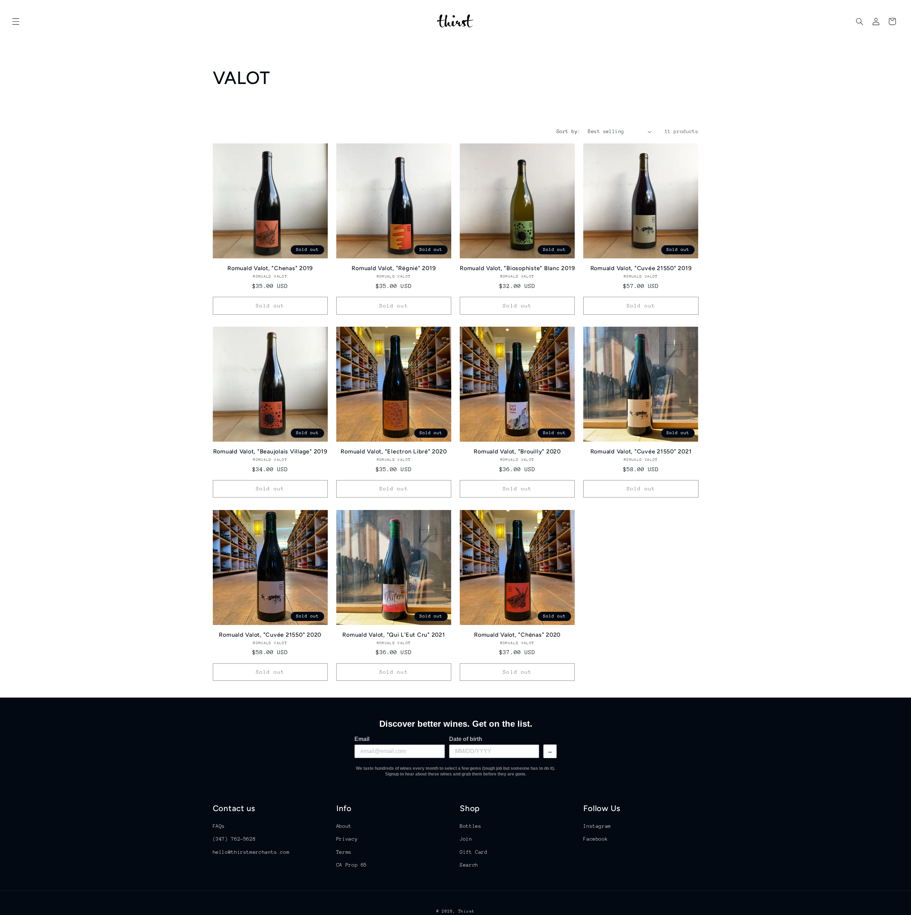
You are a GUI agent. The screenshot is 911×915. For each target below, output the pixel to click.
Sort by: (568, 131)
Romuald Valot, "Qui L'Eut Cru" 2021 (393, 634)
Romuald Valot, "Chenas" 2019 (270, 268)
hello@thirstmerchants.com (251, 852)
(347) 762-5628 (234, 839)
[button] (15, 21)
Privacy (347, 839)
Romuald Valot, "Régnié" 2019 (394, 268)
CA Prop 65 (351, 865)
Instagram (597, 826)
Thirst (466, 911)
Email (361, 739)
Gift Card (474, 852)
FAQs (219, 826)
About (344, 826)
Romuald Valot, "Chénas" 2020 (517, 634)
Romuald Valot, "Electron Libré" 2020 (394, 451)
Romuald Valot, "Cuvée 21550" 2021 (641, 451)
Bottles (470, 826)
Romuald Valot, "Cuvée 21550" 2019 (641, 268)
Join (466, 839)
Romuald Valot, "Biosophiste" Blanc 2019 (517, 268)
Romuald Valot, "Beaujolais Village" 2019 (270, 451)
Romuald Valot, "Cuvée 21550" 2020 (270, 634)
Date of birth (465, 739)
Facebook (595, 839)
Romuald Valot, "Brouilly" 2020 (517, 451)
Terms (344, 852)
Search (469, 865)
